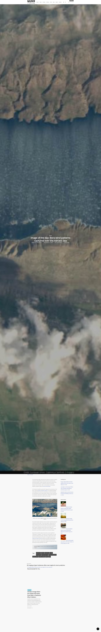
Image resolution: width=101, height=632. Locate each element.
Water (47, 556)
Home (28, 474)
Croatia (51, 552)
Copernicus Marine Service (37, 538)
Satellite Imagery (42, 556)
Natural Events (35, 556)
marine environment (46, 486)
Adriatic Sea (38, 552)
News (33, 590)
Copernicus (47, 552)
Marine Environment (52, 554)
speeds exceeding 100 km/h (43, 490)
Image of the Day (45, 554)
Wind (49, 556)
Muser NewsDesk (37, 242)
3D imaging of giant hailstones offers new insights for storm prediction (39, 567)
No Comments (58, 242)
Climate (50, 235)
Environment (38, 554)
